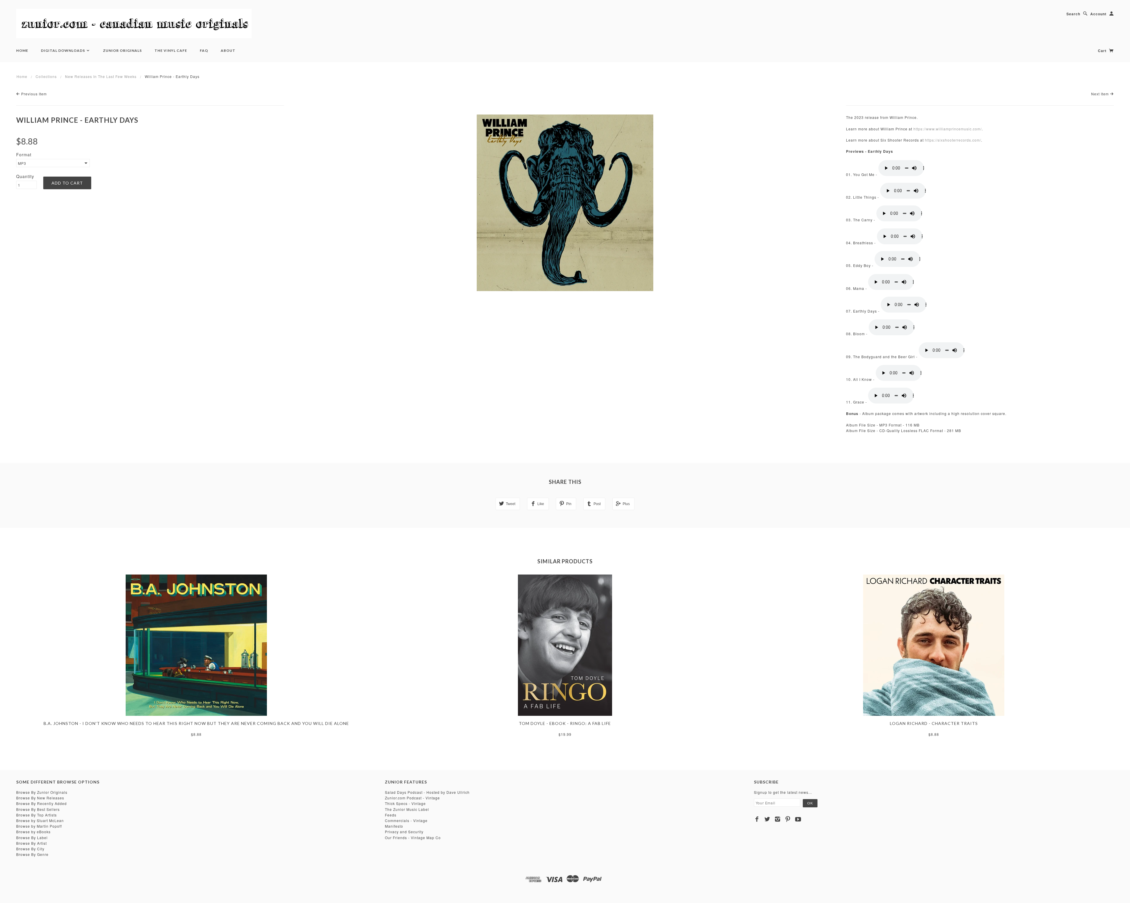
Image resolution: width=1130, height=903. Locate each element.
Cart (1103, 50)
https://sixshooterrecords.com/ (953, 139)
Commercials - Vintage (406, 820)
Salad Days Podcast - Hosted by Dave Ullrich (427, 792)
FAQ (204, 50)
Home (22, 50)
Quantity (25, 176)
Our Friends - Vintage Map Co (413, 837)
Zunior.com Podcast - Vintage (412, 797)
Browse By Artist (31, 843)
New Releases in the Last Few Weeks (101, 76)
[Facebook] (757, 819)
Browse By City (30, 848)
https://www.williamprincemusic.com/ (947, 128)
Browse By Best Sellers (38, 809)
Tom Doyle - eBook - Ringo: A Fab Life (565, 723)
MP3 (22, 163)
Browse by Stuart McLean (40, 820)
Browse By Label (32, 837)
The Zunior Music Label (407, 809)
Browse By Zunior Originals (41, 792)
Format (23, 154)
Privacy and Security (404, 831)
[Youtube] (798, 819)
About (228, 50)
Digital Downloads (63, 50)
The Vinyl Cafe (170, 50)
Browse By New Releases (40, 797)
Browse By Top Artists (36, 814)
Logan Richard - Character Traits (934, 723)
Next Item (1100, 93)
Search (1073, 13)
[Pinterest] (788, 819)
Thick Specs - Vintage (405, 803)
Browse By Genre (32, 854)
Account (1098, 13)
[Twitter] (767, 819)
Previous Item (33, 93)
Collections (46, 76)
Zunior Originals (122, 50)
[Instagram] (778, 819)
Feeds (390, 814)
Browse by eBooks (33, 831)
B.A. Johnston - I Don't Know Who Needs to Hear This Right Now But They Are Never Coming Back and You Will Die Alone (196, 723)
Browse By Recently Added (41, 803)
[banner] (134, 23)
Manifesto (394, 826)
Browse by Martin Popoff (39, 826)
